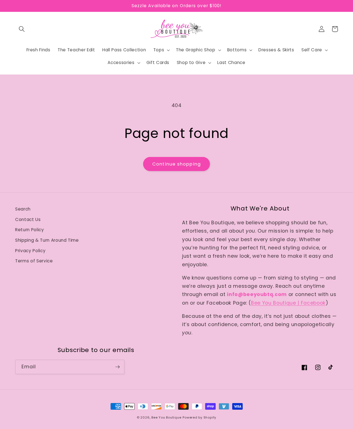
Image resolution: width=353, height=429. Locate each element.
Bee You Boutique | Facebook (288, 303)
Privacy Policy (30, 251)
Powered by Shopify (199, 417)
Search (23, 209)
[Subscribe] (117, 367)
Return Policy (29, 230)
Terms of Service (34, 261)
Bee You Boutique (166, 417)
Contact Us (28, 219)
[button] (21, 29)
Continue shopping (176, 164)
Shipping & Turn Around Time (47, 240)
